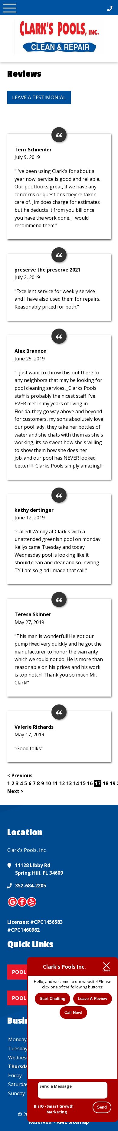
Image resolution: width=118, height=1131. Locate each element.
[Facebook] (22, 905)
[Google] (12, 905)
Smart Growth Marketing (60, 1109)
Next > (15, 791)
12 (62, 783)
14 (76, 783)
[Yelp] (31, 905)
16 (90, 783)
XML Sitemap (73, 1122)
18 (105, 783)
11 (55, 783)
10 (48, 783)
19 (112, 783)
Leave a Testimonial (39, 97)
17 (97, 783)
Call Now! (73, 1012)
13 (69, 783)
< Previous (19, 775)
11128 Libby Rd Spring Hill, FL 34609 (39, 869)
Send (102, 1107)
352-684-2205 (30, 885)
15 (83, 783)
